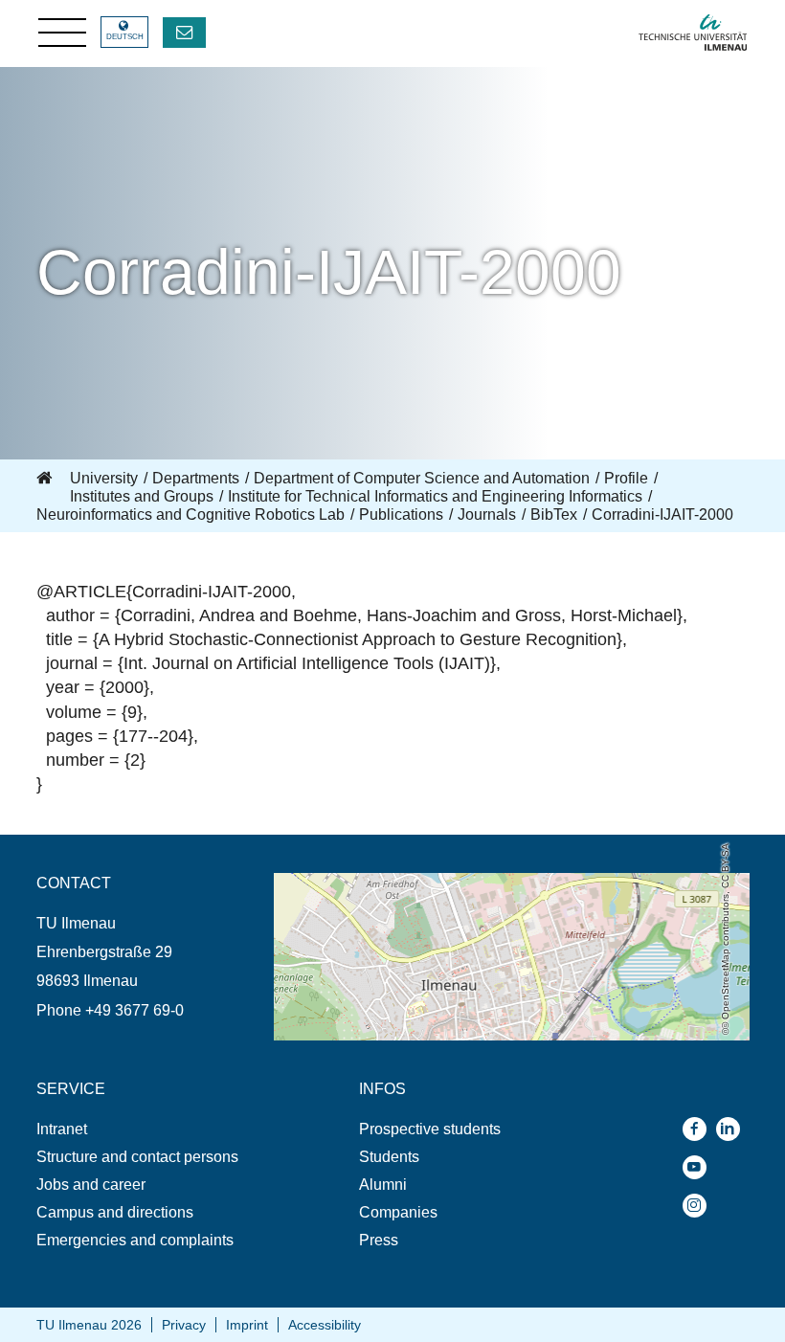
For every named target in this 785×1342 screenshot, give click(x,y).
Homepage (46, 478)
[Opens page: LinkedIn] (733, 1129)
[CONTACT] (184, 32)
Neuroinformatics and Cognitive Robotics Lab (190, 514)
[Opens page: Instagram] (699, 1206)
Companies (398, 1212)
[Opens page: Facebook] (699, 1129)
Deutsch (125, 37)
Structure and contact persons (137, 1157)
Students (389, 1157)
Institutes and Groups (141, 496)
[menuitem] (155, 1129)
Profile (626, 478)
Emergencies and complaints (135, 1240)
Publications (401, 514)
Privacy (184, 1324)
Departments (195, 478)
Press (378, 1240)
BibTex (553, 514)
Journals (487, 514)
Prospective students (430, 1129)
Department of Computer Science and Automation (422, 478)
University (104, 478)
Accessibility (324, 1324)
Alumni (383, 1184)
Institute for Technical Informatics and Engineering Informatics (435, 496)
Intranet (61, 1129)
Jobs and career (91, 1184)
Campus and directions (114, 1212)
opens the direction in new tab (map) (397, 882)
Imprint (247, 1324)
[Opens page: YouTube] (699, 1167)
